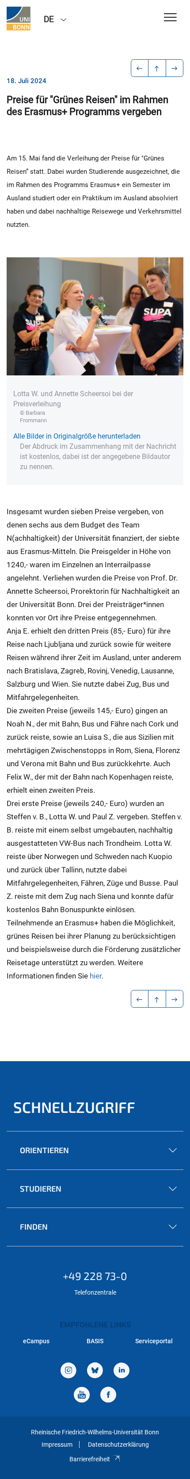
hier (96, 975)
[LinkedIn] (121, 1371)
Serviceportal (154, 1341)
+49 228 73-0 (95, 1275)
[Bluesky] (95, 1371)
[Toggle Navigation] (170, 18)
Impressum (57, 1444)
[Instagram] (68, 1371)
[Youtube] (82, 1395)
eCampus (36, 1341)
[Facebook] (108, 1395)
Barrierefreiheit (89, 1459)
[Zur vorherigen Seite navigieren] (140, 68)
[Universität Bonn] (18, 19)
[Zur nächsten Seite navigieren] (175, 68)
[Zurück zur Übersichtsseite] (157, 68)
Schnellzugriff (74, 1107)
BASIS (95, 1341)
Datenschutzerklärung (118, 1444)
